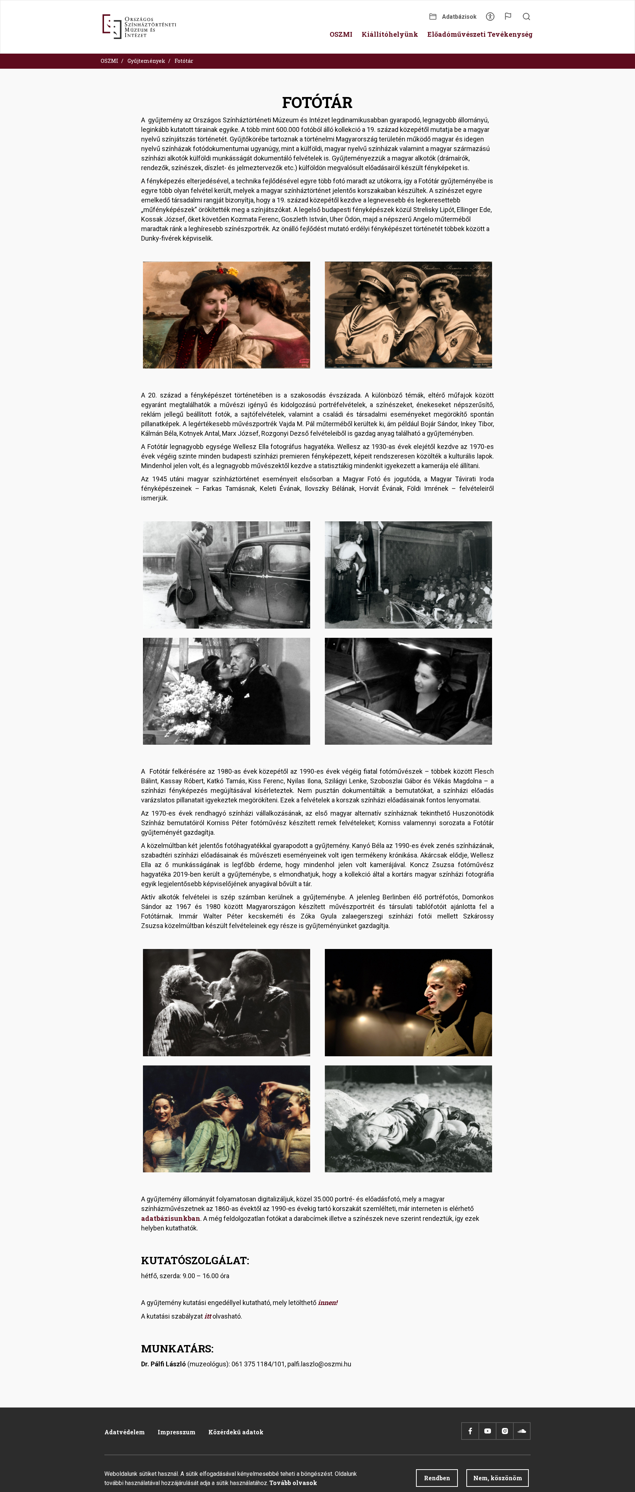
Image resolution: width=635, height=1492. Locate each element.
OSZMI (109, 60)
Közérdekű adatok (235, 1432)
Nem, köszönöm (497, 1478)
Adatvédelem (124, 1432)
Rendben (437, 1478)
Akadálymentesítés (490, 19)
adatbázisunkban (170, 1218)
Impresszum (176, 1432)
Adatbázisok (459, 16)
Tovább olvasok (293, 1482)
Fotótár (184, 60)
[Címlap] (139, 26)
